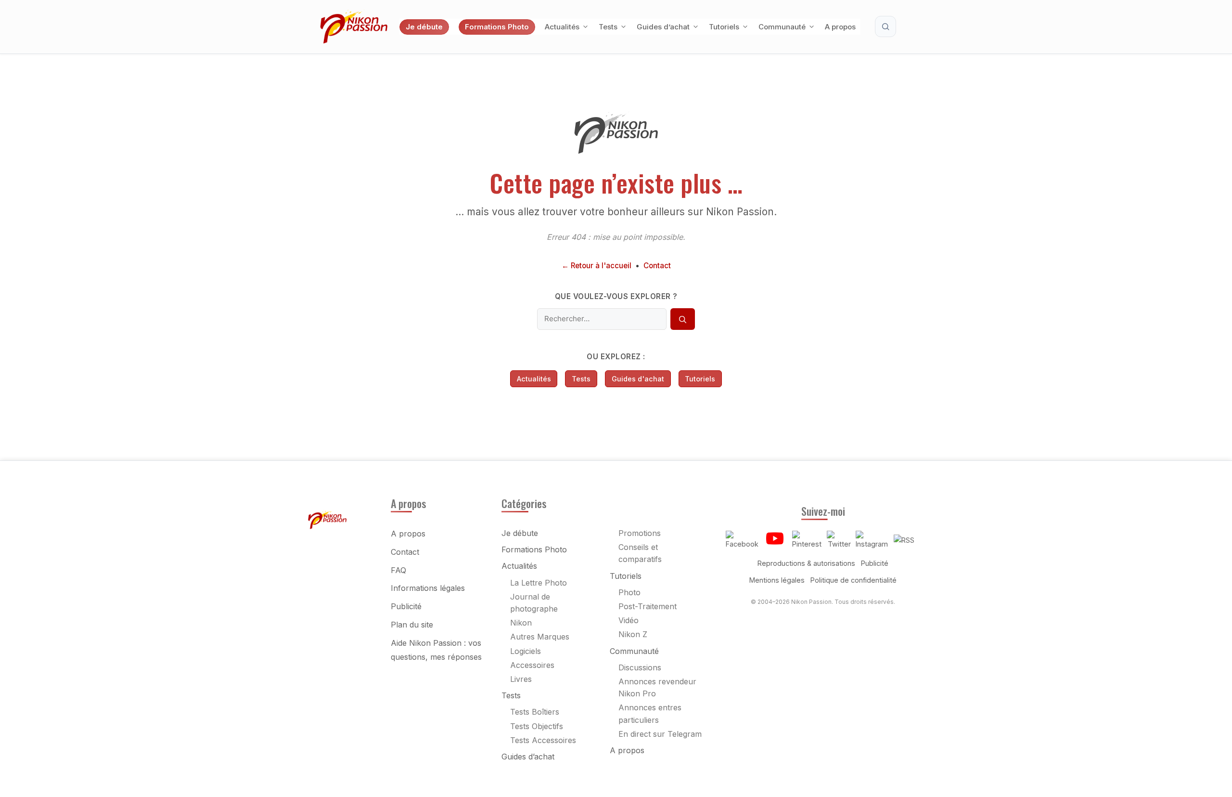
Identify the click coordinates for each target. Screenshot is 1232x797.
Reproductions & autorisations (806, 563)
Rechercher (885, 26)
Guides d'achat (638, 379)
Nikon (521, 622)
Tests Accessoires (543, 740)
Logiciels (525, 651)
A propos (840, 26)
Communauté (782, 26)
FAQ (398, 570)
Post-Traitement (647, 606)
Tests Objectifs (536, 726)
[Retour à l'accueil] (616, 151)
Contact (657, 265)
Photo (629, 592)
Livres (521, 679)
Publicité (406, 606)
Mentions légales (777, 580)
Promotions (639, 533)
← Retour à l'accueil (596, 265)
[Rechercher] (682, 319)
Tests (608, 26)
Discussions (639, 667)
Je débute (424, 26)
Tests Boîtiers (534, 712)
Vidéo (628, 620)
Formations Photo (497, 26)
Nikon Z (632, 634)
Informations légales (428, 588)
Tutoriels (724, 26)
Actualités (562, 26)
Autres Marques (539, 636)
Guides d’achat (663, 26)
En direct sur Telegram (660, 734)
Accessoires (532, 665)
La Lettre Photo (538, 583)
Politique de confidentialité (853, 580)
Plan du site (412, 624)
